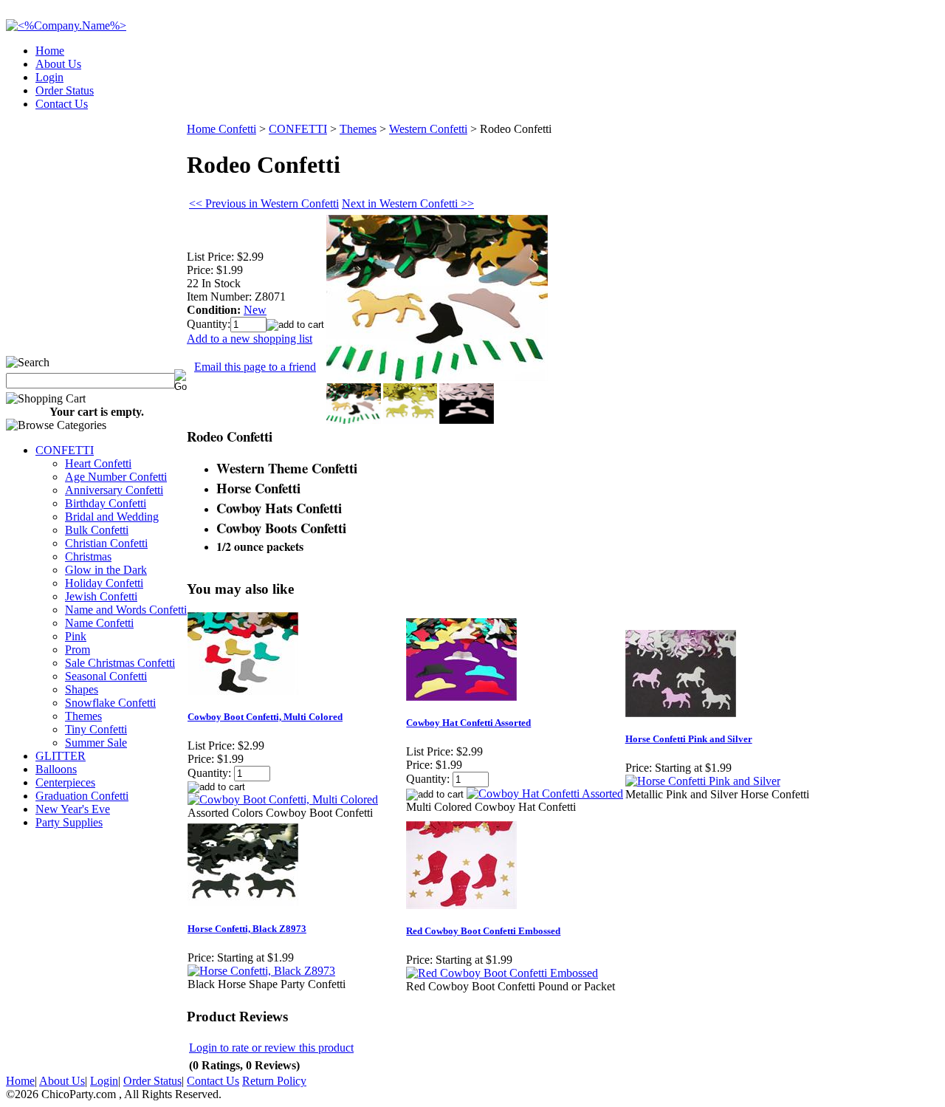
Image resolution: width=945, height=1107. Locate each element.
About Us (58, 64)
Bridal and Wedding (112, 516)
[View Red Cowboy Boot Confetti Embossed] (502, 973)
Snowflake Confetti (110, 702)
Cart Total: (886, 99)
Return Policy (274, 1081)
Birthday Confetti (105, 503)
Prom (77, 649)
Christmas (88, 556)
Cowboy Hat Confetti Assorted (468, 722)
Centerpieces (65, 782)
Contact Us (61, 103)
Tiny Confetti (96, 729)
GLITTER (60, 756)
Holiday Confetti (104, 583)
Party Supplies (69, 822)
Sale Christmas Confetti (120, 663)
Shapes (81, 689)
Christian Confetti (106, 543)
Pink (75, 636)
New (255, 310)
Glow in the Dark (106, 569)
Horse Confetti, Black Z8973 (247, 928)
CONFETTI (64, 450)
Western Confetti (428, 129)
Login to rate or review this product (271, 1047)
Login (49, 77)
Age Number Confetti (116, 476)
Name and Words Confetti (126, 609)
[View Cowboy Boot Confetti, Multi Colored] (283, 799)
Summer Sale (96, 742)
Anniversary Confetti (114, 490)
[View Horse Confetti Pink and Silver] (702, 781)
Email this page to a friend (255, 366)
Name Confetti (99, 623)
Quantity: (208, 324)
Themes (83, 716)
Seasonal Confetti (106, 676)
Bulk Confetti (96, 530)
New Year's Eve (72, 809)
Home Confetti (221, 129)
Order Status (64, 90)
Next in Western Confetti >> (408, 203)
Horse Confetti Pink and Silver (688, 738)
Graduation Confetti (81, 795)
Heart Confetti (98, 463)
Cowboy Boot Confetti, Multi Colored (265, 716)
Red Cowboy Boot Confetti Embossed (483, 930)
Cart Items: (805, 99)
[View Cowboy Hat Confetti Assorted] (545, 793)
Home (49, 50)
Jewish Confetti (101, 596)
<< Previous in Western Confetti (264, 203)
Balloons (56, 769)
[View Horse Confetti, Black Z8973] (261, 970)
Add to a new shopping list (249, 338)
